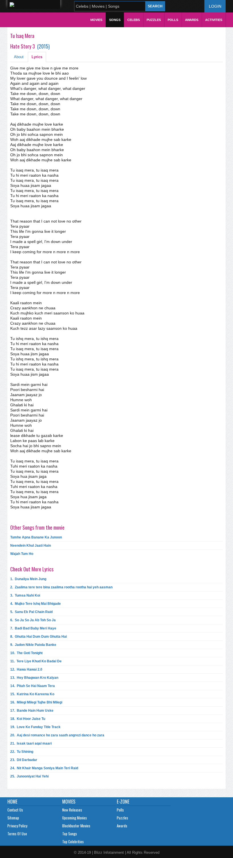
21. (31, 743)
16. (36, 702)
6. (33, 620)
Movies (96, 20)
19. (35, 727)
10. (26, 653)
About (19, 57)
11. (36, 661)
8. (38, 637)
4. (35, 604)
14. (32, 686)
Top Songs (69, 833)
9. (33, 645)
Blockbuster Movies (76, 826)
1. (28, 579)
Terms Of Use (17, 833)
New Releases (72, 810)
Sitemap (13, 818)
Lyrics (37, 57)
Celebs (133, 20)
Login (215, 6)
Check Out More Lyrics (31, 569)
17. (31, 711)
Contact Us (15, 810)
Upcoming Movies (74, 818)
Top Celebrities (73, 841)
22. (21, 752)
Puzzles (154, 20)
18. (27, 719)
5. (31, 612)
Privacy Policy (17, 826)
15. (32, 694)
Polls (173, 20)
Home (12, 801)
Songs (114, 20)
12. (26, 669)
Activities (213, 20)
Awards (191, 20)
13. (34, 678)
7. (33, 628)
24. (44, 768)
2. (61, 587)
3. (25, 595)
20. (57, 735)
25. (29, 776)
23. (23, 760)
